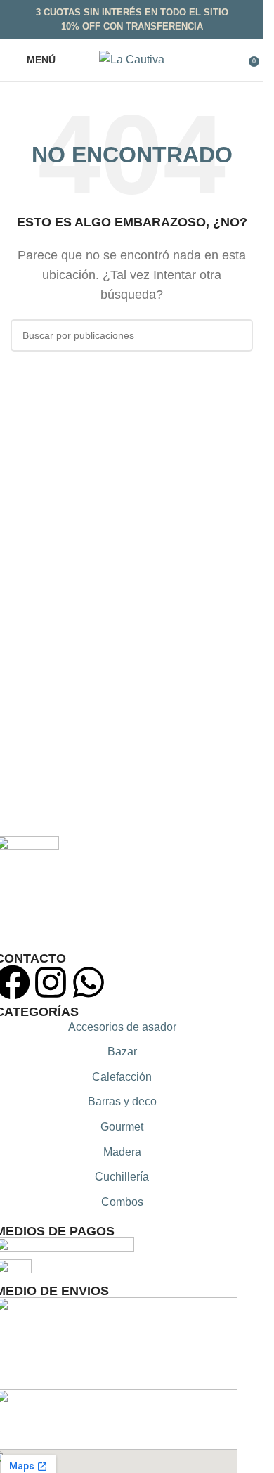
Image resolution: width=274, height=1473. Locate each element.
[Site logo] (131, 59)
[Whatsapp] (88, 982)
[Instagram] (50, 982)
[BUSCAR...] (237, 335)
